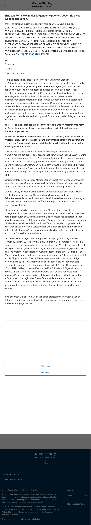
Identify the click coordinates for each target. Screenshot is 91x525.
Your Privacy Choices (76, 496)
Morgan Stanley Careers (13, 480)
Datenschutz (73, 490)
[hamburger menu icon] (5, 5)
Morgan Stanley (9, 474)
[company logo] (42, 4)
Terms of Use (52, 223)
